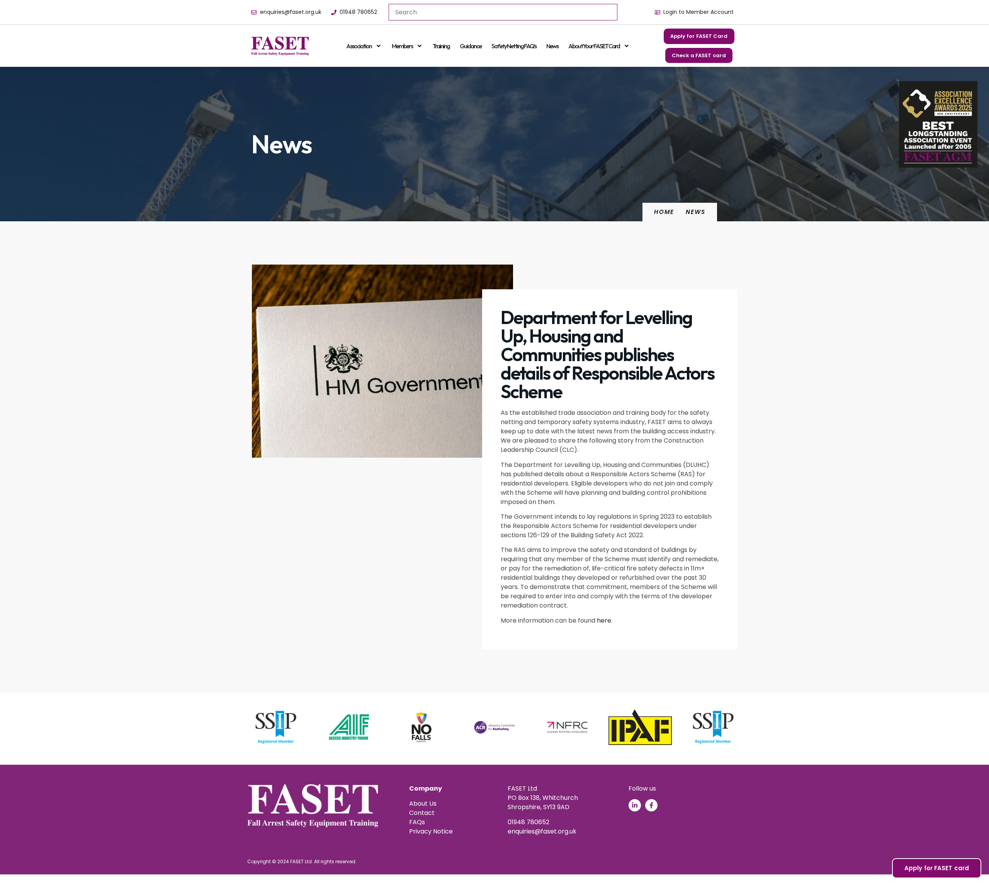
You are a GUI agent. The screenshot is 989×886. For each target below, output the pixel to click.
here (604, 620)
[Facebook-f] (651, 805)
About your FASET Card (594, 46)
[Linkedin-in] (635, 805)
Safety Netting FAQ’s (513, 46)
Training (441, 46)
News (552, 46)
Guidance (470, 46)
